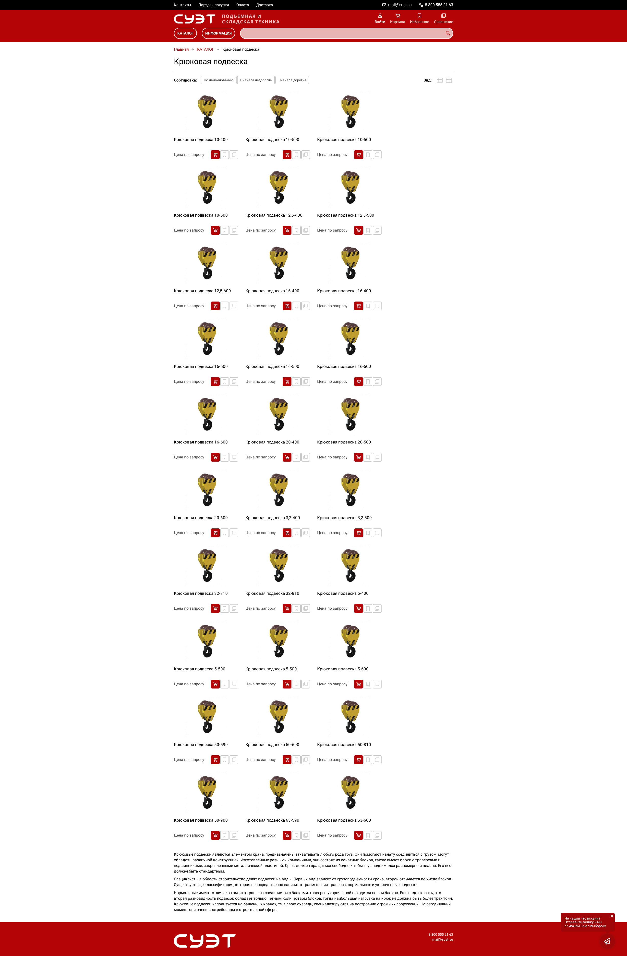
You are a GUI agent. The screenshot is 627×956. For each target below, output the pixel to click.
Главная (181, 49)
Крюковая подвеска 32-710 (201, 593)
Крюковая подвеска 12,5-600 (202, 290)
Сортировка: (185, 80)
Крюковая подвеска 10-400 (201, 139)
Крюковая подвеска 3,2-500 (344, 517)
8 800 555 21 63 (439, 4)
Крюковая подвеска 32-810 (272, 593)
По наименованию (218, 80)
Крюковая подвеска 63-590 (272, 820)
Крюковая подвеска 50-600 (272, 744)
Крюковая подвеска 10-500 (272, 139)
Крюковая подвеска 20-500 (344, 442)
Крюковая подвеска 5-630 (343, 668)
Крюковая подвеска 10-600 (201, 215)
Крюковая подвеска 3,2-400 (272, 517)
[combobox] (346, 33)
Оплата (242, 5)
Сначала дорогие (292, 80)
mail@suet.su (400, 4)
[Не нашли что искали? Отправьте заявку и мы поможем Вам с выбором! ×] (607, 941)
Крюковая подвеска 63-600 (344, 820)
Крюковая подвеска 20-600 (201, 517)
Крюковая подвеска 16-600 (344, 366)
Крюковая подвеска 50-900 (201, 820)
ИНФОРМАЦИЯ (218, 33)
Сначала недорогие (256, 80)
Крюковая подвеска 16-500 (201, 366)
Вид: (427, 80)
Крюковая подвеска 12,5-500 (345, 215)
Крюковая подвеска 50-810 (344, 744)
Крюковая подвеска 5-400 (343, 593)
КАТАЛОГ (185, 33)
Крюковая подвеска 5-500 (199, 668)
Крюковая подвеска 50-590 (201, 744)
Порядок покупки (213, 5)
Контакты (182, 5)
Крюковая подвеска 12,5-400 (273, 215)
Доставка (264, 5)
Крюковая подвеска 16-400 (272, 290)
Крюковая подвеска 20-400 (272, 442)
